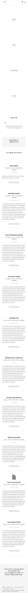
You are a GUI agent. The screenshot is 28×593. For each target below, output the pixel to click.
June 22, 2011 (6, 439)
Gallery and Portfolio (14, 397)
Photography (12, 200)
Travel (18, 200)
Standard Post (14, 318)
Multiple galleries (14, 437)
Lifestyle (12, 283)
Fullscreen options (14, 522)
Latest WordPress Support (14, 235)
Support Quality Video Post (14, 358)
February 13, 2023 (9, 168)
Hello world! (14, 166)
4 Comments (22, 524)
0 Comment (14, 197)
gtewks (18, 168)
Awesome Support (14, 193)
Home (3, 587)
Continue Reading (14, 182)
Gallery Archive (19, 587)
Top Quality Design (14, 276)
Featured (12, 323)
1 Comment (14, 170)
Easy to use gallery (14, 482)
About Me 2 (10, 587)
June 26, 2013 (6, 320)
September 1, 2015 (9, 195)
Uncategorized (14, 172)
